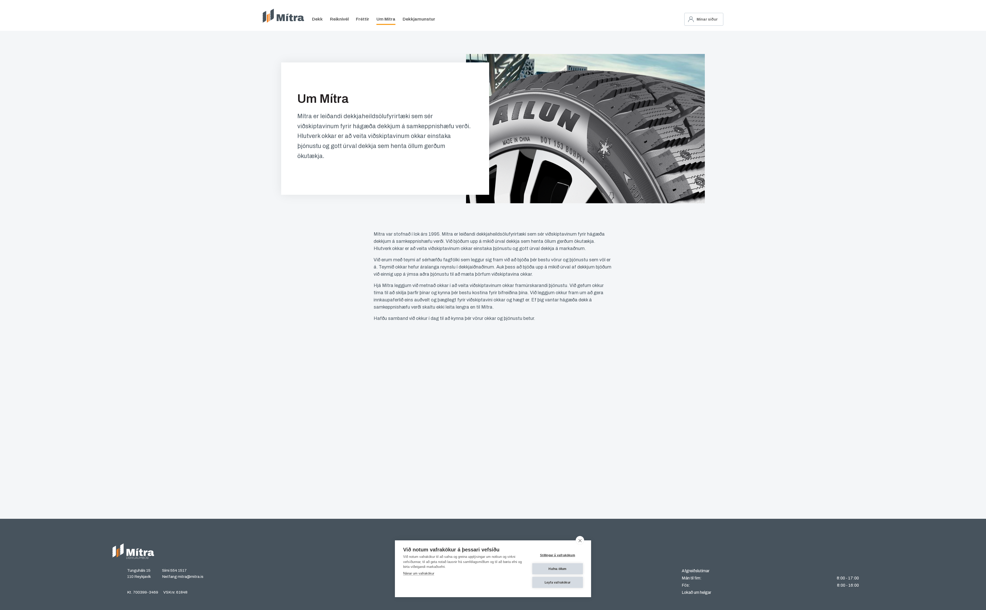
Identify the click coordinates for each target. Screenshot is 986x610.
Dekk (317, 19)
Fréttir (362, 19)
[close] (580, 540)
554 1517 (178, 570)
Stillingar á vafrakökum (557, 555)
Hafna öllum (557, 569)
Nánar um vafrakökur (418, 573)
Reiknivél (339, 19)
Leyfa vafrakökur (558, 582)
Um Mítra (385, 19)
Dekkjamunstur (419, 19)
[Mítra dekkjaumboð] (283, 16)
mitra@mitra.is (190, 577)
